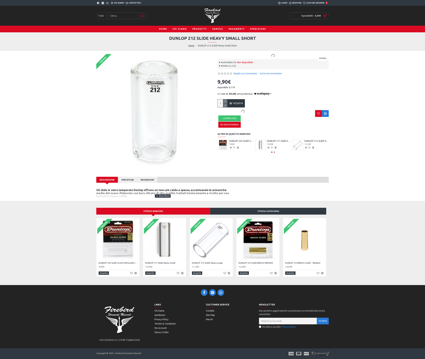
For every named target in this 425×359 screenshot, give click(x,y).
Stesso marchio (153, 211)
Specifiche (127, 180)
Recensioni (147, 180)
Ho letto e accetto (279, 327)
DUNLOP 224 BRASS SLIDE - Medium (302, 263)
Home (191, 45)
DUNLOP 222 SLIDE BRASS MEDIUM (256, 263)
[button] (271, 152)
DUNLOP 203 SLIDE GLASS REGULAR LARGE (241, 141)
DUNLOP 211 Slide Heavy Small (279, 141)
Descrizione (107, 180)
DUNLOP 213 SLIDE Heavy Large (316, 141)
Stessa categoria (268, 211)
